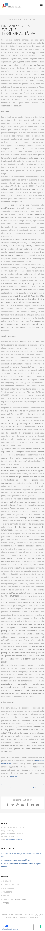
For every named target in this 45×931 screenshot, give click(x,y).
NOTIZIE (6, 896)
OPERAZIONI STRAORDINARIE (14, 899)
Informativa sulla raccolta (10, 929)
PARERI (6, 903)
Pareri (24, 20)
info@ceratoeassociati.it (15, 840)
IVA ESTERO (7, 892)
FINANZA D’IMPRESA (11, 885)
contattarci (13, 776)
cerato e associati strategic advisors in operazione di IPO (21, 855)
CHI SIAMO (7, 881)
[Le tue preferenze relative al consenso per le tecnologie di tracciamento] (40, 926)
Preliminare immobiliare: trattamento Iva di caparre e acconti (21, 865)
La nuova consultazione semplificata (16, 860)
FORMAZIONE (8, 888)
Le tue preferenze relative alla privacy (19, 926)
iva (34, 20)
